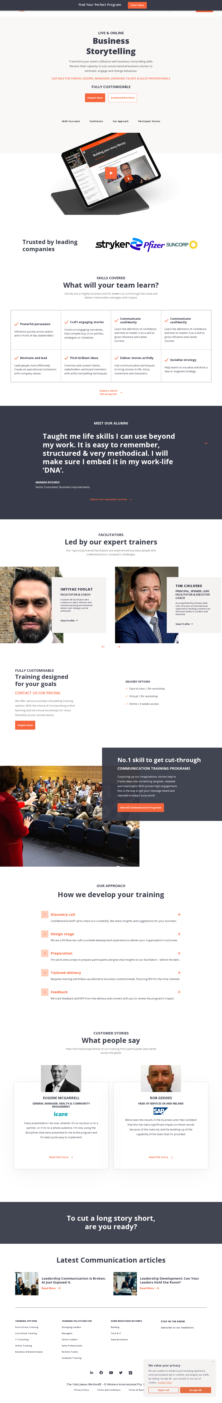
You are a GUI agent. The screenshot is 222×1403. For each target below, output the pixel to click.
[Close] (213, 1361)
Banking (115, 1327)
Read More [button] (49, 1288)
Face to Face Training (26, 1327)
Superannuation (119, 1339)
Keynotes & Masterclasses (29, 1351)
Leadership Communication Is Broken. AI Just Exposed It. (74, 1280)
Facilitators (96, 121)
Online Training (23, 1345)
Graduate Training (71, 1357)
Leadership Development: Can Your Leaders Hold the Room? (169, 1280)
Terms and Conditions (108, 1389)
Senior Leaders (70, 1339)
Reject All (163, 1390)
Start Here (137, 5)
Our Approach (121, 121)
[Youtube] (111, 1372)
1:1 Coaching (22, 1339)
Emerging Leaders (71, 1327)
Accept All (195, 1390)
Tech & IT (116, 1333)
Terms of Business (138, 1389)
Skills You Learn (71, 121)
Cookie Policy (165, 1382)
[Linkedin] (91, 1372)
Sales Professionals (72, 1345)
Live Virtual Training (26, 1333)
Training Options (26, 1320)
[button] (111, 173)
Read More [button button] (147, 1288)
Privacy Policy (81, 1389)
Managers (67, 1333)
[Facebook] (101, 1372)
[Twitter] (120, 1372)
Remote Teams (70, 1351)
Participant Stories (149, 121)
